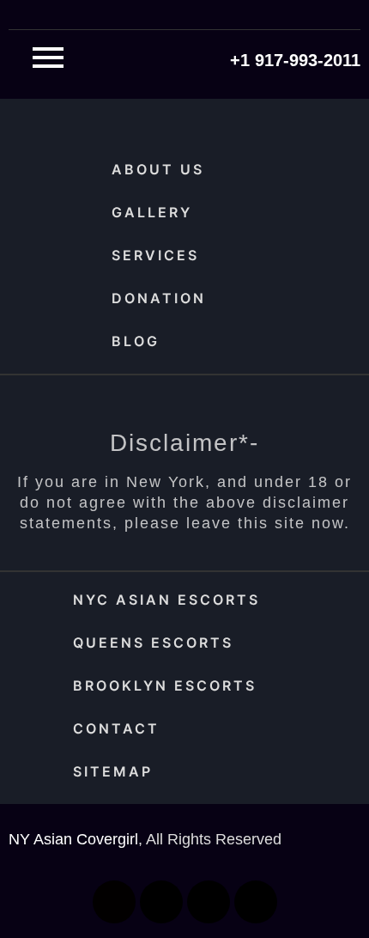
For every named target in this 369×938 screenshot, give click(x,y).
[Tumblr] (255, 901)
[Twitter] (161, 901)
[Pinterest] (208, 901)
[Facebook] (114, 901)
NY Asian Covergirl (73, 839)
